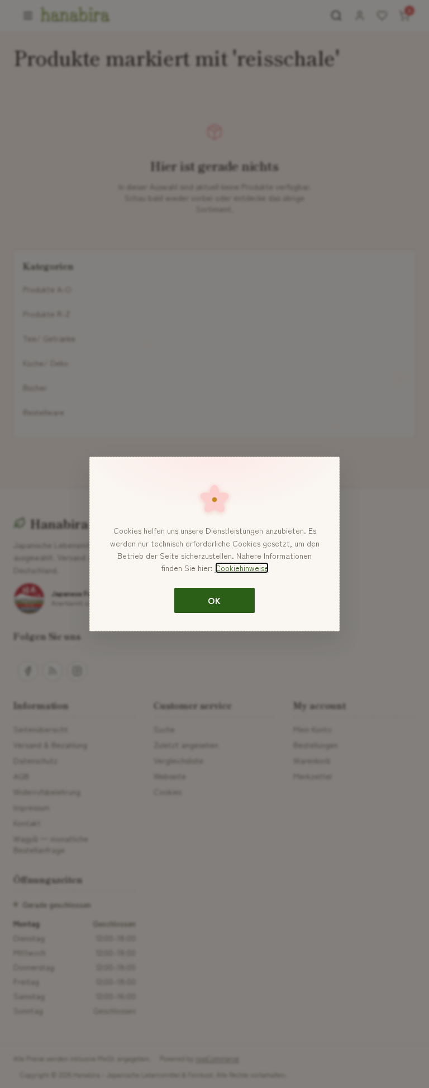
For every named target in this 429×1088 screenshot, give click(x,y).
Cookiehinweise (242, 567)
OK (214, 600)
